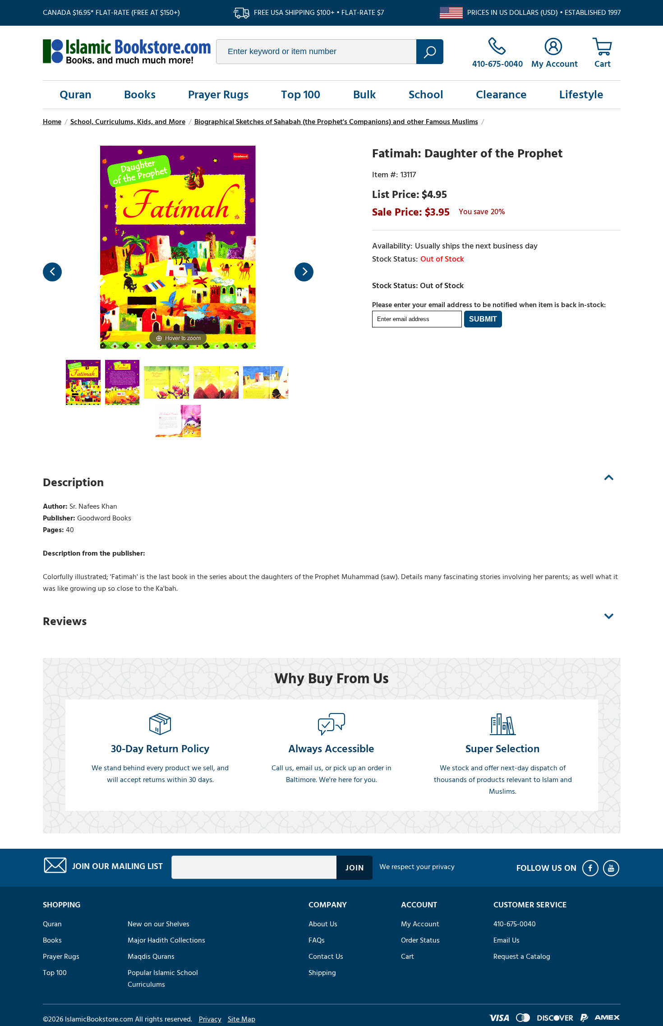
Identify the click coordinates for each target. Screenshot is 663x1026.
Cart (407, 956)
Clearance (501, 94)
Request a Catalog (521, 956)
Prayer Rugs (218, 94)
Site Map (241, 1019)
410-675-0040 (514, 924)
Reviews (65, 621)
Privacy (210, 1019)
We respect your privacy (417, 867)
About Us (322, 924)
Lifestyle (581, 94)
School (426, 94)
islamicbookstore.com (127, 51)
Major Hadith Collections (166, 940)
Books (140, 94)
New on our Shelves (158, 924)
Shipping (322, 973)
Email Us (506, 940)
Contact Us (325, 956)
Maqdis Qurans (151, 956)
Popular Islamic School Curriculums (163, 978)
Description (73, 482)
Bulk (364, 94)
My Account (420, 924)
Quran (76, 94)
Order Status (420, 940)
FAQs (316, 940)
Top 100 (300, 94)
